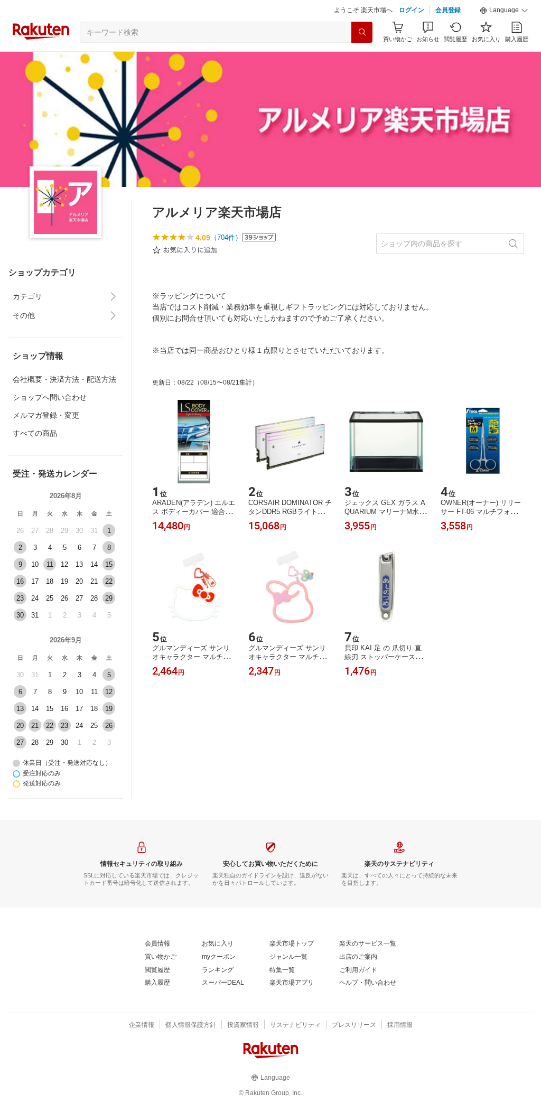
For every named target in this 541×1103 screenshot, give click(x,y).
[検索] (361, 58)
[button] (504, 37)
